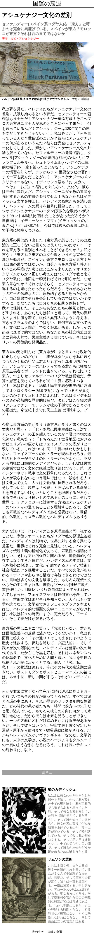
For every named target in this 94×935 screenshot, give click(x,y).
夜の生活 (38, 931)
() (84, 99)
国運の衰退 (47, 3)
